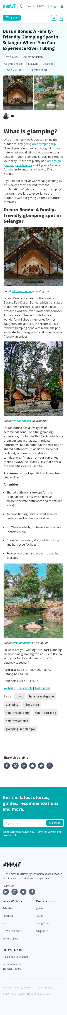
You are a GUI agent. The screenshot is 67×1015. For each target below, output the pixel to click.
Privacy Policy (45, 987)
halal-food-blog (45, 713)
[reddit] (42, 765)
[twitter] (16, 765)
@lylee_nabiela (21, 421)
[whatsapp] (33, 765)
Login (54, 6)
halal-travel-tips (17, 721)
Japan (39, 908)
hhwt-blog (31, 704)
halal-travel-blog (17, 713)
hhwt (19, 696)
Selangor (48, 63)
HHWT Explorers (12, 931)
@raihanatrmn (21, 643)
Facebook (25, 688)
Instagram (42, 688)
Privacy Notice (11, 835)
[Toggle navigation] (62, 6)
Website (9, 688)
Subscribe (54, 823)
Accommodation (33, 56)
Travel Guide (11, 56)
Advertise (8, 908)
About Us (8, 915)
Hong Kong (42, 923)
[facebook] (8, 765)
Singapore (42, 931)
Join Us (7, 923)
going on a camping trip (40, 144)
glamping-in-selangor (20, 729)
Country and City (13, 63)
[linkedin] (25, 765)
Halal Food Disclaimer (15, 956)
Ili (12, 116)
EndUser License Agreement (17, 987)
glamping (12, 704)
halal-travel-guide (41, 696)
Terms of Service (46, 831)
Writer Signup (10, 938)
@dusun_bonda (22, 291)
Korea (39, 915)
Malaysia (33, 63)
